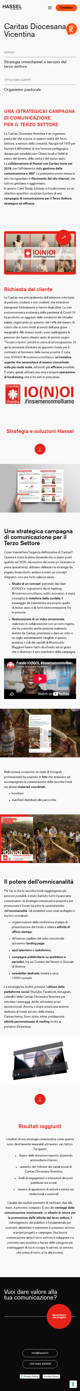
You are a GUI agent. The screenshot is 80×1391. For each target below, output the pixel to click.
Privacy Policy (31, 1376)
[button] (8, 1060)
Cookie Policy (51, 1376)
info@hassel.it (40, 1353)
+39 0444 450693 (40, 1364)
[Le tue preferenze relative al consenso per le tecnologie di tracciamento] (73, 1384)
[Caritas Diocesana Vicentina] (63, 237)
